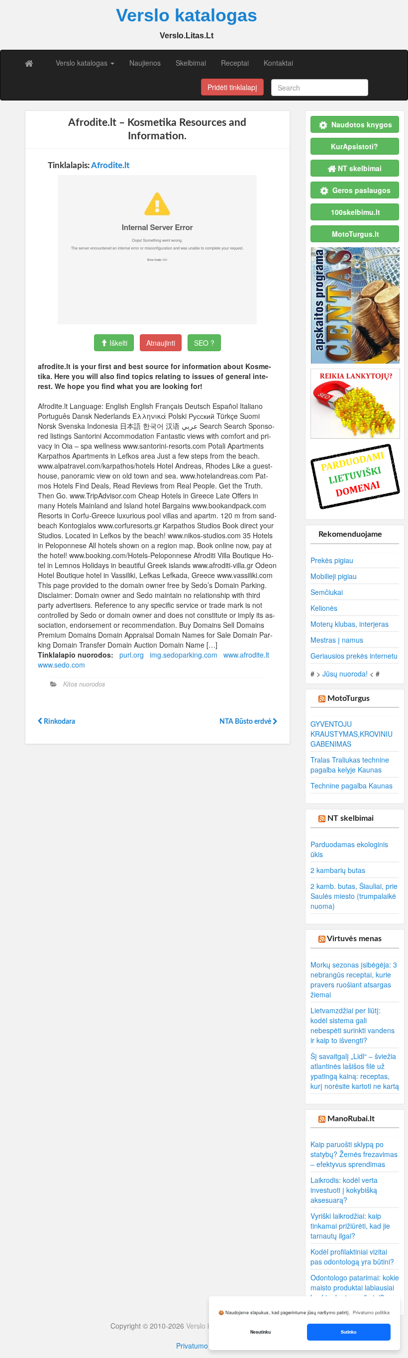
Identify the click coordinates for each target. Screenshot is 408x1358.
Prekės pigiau (331, 560)
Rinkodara (58, 721)
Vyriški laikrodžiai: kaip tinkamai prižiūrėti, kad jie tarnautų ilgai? (350, 1226)
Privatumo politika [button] (371, 1312)
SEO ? (204, 343)
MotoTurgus (348, 698)
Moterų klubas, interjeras (349, 624)
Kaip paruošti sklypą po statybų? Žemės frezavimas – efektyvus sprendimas (354, 1154)
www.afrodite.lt (246, 655)
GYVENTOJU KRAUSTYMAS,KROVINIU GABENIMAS (351, 734)
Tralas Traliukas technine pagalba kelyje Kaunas (349, 765)
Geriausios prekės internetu (354, 656)
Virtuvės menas (354, 939)
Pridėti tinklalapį (232, 87)
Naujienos (145, 63)
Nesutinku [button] (260, 1332)
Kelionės (323, 608)
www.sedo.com (61, 665)
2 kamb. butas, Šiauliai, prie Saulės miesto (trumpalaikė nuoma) (354, 896)
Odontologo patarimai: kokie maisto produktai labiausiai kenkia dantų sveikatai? (354, 1287)
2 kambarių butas (337, 870)
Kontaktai (278, 63)
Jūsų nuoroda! (345, 674)
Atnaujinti (160, 343)
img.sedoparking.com (183, 655)
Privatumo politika (204, 1346)
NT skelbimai (350, 818)
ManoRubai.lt (351, 1119)
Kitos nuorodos (84, 683)
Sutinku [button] (348, 1332)
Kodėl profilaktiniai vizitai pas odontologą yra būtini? (352, 1256)
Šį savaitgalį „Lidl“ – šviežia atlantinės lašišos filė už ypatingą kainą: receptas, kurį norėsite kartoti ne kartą (354, 1071)
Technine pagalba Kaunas (351, 785)
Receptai (235, 63)
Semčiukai (326, 592)
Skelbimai (191, 63)
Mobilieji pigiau (333, 576)
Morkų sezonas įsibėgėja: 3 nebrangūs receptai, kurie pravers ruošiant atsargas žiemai (353, 979)
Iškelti (117, 343)
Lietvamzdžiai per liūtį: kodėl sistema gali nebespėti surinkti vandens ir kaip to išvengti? (352, 1025)
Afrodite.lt (110, 165)
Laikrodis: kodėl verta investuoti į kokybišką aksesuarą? (344, 1190)
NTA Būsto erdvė (246, 721)
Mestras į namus (336, 640)
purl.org (131, 655)
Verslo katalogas (82, 63)
